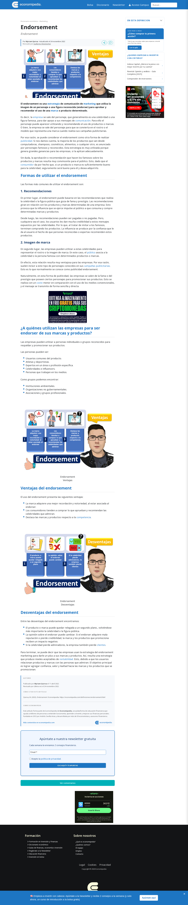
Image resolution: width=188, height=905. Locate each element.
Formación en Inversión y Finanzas (43, 841)
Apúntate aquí (149, 898)
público (91, 252)
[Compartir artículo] (104, 42)
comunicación (83, 120)
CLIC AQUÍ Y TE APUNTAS (67, 765)
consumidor (27, 164)
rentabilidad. (66, 659)
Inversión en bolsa (36, 857)
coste (40, 282)
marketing (90, 103)
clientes (101, 644)
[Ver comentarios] (110, 42)
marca (54, 110)
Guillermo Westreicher (42, 44)
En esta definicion (138, 20)
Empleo (79, 851)
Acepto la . (46, 758)
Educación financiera (37, 854)
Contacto (79, 854)
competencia (83, 517)
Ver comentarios (67, 783)
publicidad (26, 140)
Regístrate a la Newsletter (40, 851)
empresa (38, 117)
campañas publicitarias (97, 265)
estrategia (53, 103)
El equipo (79, 848)
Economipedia (100, 869)
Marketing (43, 21)
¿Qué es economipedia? (85, 841)
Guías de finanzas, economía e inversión (45, 847)
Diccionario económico (29, 21)
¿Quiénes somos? (83, 845)
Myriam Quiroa (32, 41)
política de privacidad (51, 758)
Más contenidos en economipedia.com (38, 722)
